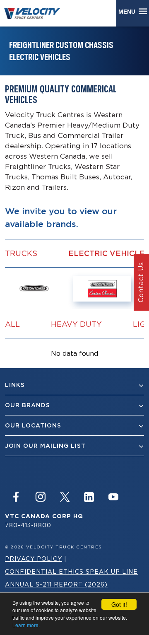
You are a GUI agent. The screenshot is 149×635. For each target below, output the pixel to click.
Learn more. (26, 624)
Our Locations (33, 425)
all (12, 323)
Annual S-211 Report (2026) (56, 584)
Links (15, 385)
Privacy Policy (33, 558)
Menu (128, 11)
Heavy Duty (76, 323)
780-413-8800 (28, 525)
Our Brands (27, 405)
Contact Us (141, 282)
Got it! (119, 604)
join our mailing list (45, 445)
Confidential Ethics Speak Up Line (71, 571)
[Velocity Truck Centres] (36, 13)
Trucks (21, 253)
